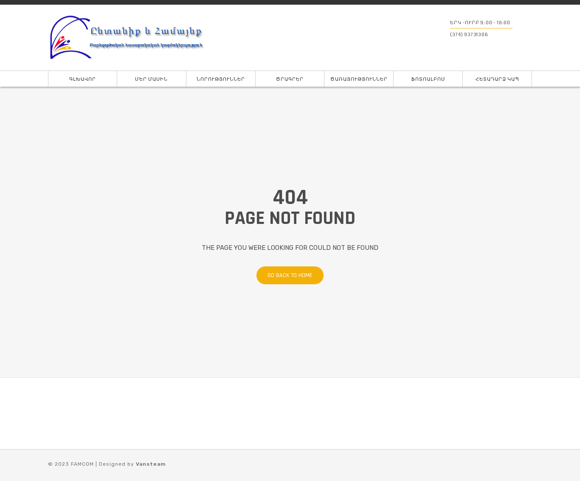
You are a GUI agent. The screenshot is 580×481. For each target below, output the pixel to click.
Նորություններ (221, 79)
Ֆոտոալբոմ (428, 79)
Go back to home (290, 275)
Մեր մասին (151, 79)
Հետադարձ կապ (497, 79)
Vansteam (151, 464)
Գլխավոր (82, 79)
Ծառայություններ (359, 79)
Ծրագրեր (290, 79)
